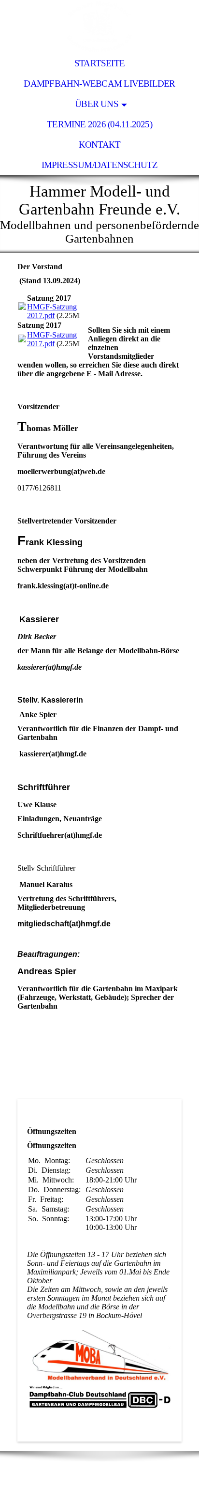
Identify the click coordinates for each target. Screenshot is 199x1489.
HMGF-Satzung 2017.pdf (52, 311)
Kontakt (100, 144)
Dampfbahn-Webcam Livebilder (99, 83)
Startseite (99, 63)
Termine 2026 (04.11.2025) (99, 124)
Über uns (96, 104)
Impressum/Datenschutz (100, 165)
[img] (99, 26)
